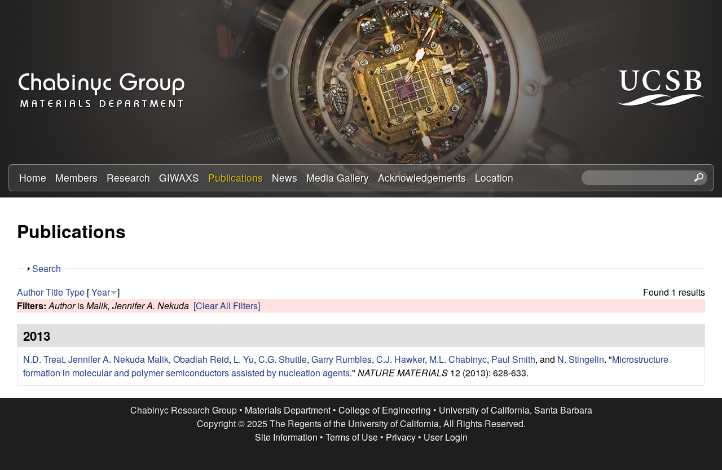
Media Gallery (337, 177)
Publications (235, 177)
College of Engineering (384, 409)
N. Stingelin (580, 359)
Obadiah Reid (201, 359)
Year (100, 291)
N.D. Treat (43, 359)
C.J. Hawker (400, 359)
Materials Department (288, 409)
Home (32, 177)
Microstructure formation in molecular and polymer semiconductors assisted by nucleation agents (345, 366)
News (284, 177)
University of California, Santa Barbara (515, 409)
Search (46, 268)
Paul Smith (513, 359)
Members (76, 177)
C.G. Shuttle (282, 359)
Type (75, 291)
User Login (446, 437)
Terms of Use (351, 437)
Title (54, 291)
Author (30, 291)
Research (128, 177)
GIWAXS (179, 177)
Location (494, 177)
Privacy (401, 437)
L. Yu (244, 359)
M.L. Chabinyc (458, 359)
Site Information (286, 437)
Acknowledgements (422, 177)
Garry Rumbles (341, 359)
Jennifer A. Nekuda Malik (118, 359)
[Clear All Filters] (226, 305)
